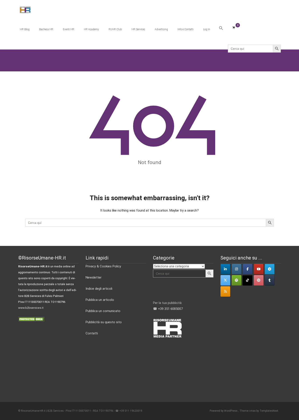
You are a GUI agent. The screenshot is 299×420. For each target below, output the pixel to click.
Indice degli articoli (99, 289)
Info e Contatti (185, 29)
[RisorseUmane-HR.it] (21, 9)
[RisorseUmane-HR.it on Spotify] (236, 280)
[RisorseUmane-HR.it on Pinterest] (259, 280)
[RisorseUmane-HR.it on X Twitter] (225, 280)
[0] (234, 27)
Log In (206, 29)
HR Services (138, 29)
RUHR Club (115, 29)
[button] (221, 28)
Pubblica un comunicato (103, 311)
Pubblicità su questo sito (104, 322)
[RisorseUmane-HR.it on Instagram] (236, 269)
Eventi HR (68, 29)
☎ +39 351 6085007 (168, 309)
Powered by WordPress (224, 410)
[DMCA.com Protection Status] (31, 319)
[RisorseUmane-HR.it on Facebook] (247, 269)
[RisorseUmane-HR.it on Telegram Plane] (269, 269)
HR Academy (91, 29)
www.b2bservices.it (31, 307)
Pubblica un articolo (100, 300)
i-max (252, 410)
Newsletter (94, 277)
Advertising (161, 29)
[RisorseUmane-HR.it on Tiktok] (247, 280)
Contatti (92, 333)
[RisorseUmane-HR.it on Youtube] (259, 269)
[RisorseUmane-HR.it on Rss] (225, 291)
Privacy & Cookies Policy (103, 266)
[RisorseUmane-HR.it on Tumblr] (269, 280)
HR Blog (25, 29)
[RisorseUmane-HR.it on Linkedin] (225, 269)
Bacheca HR (46, 29)
